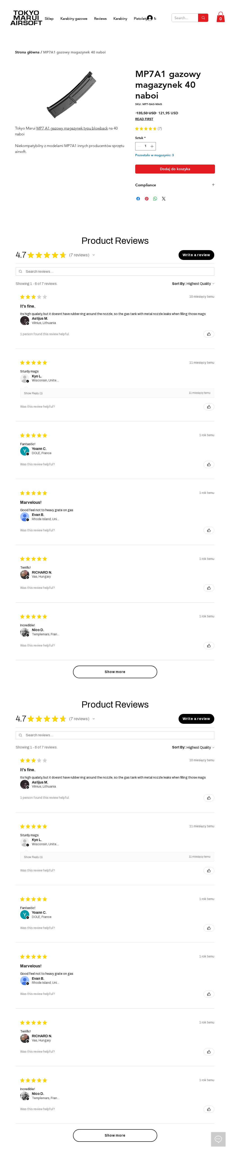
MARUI (26, 18)
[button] (220, 17)
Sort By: (179, 309)
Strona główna (27, 52)
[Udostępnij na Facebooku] (138, 224)
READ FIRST (144, 119)
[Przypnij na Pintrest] (146, 224)
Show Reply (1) (33, 418)
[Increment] (152, 146)
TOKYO (26, 13)
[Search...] (203, 18)
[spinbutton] (146, 146)
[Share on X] (163, 224)
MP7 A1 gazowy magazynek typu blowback (72, 128)
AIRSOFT (26, 23)
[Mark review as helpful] (208, 359)
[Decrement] (139, 146)
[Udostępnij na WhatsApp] (155, 224)
